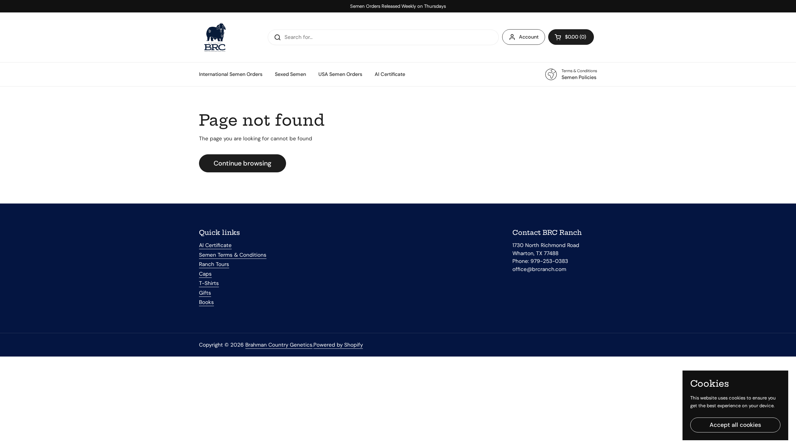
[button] (571, 37)
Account (529, 37)
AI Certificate (215, 245)
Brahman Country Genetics (278, 344)
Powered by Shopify (338, 344)
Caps (205, 273)
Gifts (205, 292)
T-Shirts (209, 283)
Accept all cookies (735, 425)
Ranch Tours (214, 264)
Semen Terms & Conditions (232, 254)
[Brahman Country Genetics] (214, 37)
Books (206, 302)
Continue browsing (242, 163)
